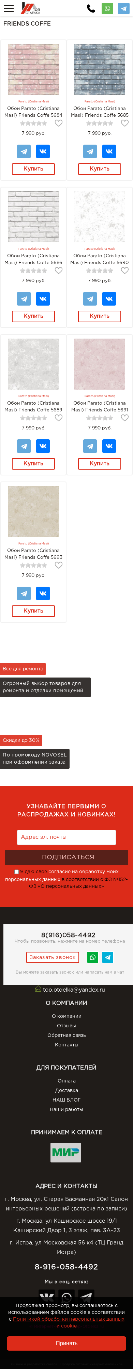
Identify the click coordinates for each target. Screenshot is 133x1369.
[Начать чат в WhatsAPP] (92, 962)
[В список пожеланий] (58, 123)
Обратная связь (66, 1035)
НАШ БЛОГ (66, 1100)
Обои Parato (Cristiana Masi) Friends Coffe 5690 (99, 259)
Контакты (66, 1045)
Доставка (66, 1091)
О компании (67, 1016)
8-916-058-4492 (66, 1267)
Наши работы (66, 1110)
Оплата (67, 1081)
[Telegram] (124, 6)
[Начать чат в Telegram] (108, 962)
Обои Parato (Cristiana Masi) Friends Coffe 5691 (99, 406)
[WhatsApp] (107, 6)
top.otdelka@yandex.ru (74, 990)
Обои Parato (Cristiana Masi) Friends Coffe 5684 (33, 112)
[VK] (43, 148)
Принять (66, 1343)
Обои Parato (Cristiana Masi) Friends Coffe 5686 (33, 259)
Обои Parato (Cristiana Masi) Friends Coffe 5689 (33, 406)
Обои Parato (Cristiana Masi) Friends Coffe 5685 (100, 112)
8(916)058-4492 (68, 935)
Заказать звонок (53, 957)
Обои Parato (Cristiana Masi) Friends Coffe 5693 (33, 554)
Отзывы (66, 1026)
